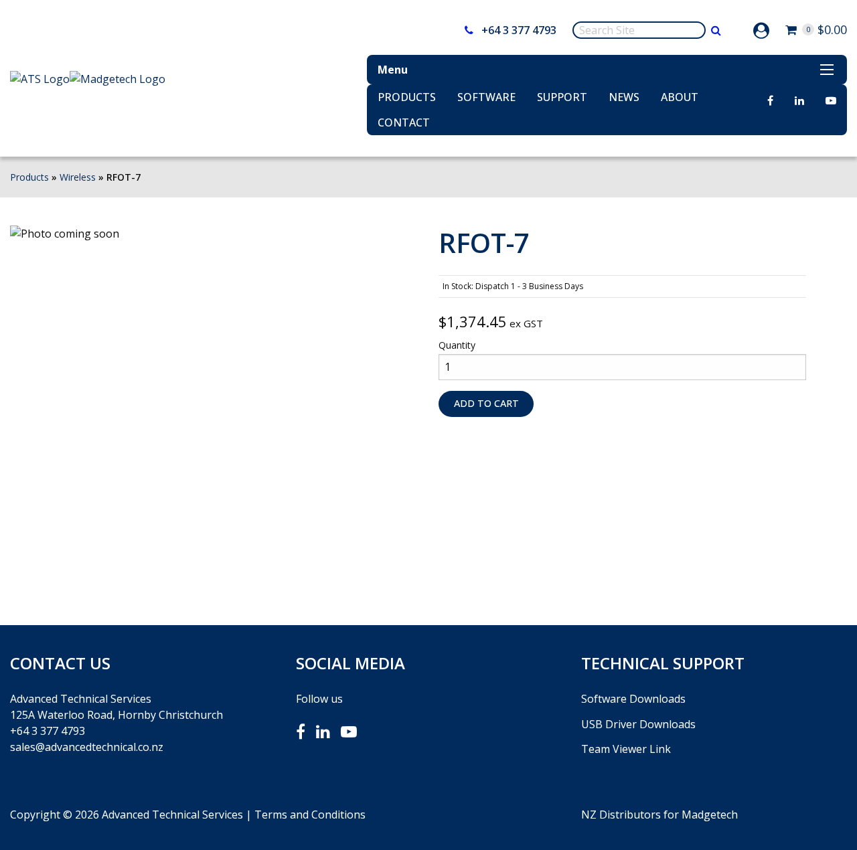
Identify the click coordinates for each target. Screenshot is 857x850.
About (679, 97)
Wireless (78, 177)
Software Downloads (633, 698)
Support (562, 97)
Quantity (457, 345)
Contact (404, 122)
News (624, 97)
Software (486, 97)
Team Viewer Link (626, 749)
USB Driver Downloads (638, 724)
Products (407, 97)
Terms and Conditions (310, 814)
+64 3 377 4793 (517, 30)
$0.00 (826, 29)
